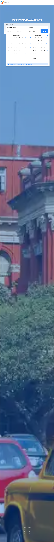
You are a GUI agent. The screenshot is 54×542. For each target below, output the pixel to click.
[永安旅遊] (5, 2)
